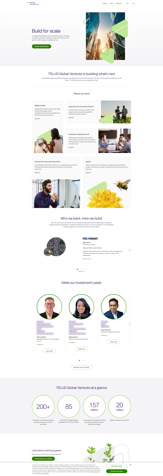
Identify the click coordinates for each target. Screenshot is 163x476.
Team (111, 3)
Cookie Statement (95, 471)
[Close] (130, 465)
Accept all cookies (117, 471)
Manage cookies (116, 466)
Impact (105, 3)
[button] (129, 249)
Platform (119, 3)
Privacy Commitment (42, 473)
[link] (42, 46)
